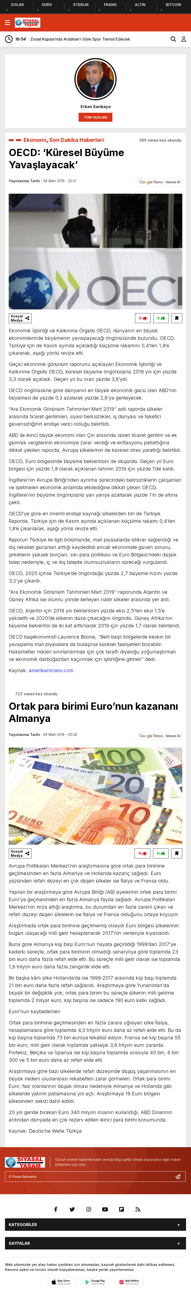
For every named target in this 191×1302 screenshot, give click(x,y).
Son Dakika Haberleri (76, 140)
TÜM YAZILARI (95, 117)
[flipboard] (121, 1209)
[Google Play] (95, 1282)
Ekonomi (35, 140)
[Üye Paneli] (181, 39)
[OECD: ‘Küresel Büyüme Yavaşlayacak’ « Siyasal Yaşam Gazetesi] (27, 22)
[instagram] (88, 1209)
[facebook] (55, 1209)
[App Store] (62, 1282)
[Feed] (138, 1209)
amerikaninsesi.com (51, 670)
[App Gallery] (129, 1282)
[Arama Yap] (171, 39)
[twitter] (72, 1209)
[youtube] (105, 1209)
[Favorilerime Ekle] (176, 318)
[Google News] (160, 181)
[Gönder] (180, 1176)
